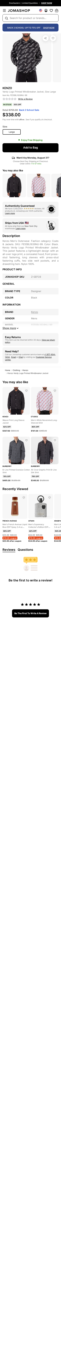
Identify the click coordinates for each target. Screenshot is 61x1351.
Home (7, 370)
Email (13, 357)
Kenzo (25, 370)
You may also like (13, 170)
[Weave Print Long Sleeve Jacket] (26, 390)
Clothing (16, 370)
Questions (25, 550)
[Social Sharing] (45, 38)
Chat (21, 357)
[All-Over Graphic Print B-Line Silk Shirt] (55, 440)
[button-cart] (56, 10)
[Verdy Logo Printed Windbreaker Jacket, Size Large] (53, 38)
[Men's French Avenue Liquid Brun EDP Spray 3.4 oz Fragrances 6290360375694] (23, 497)
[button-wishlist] (51, 10)
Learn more (10, 213)
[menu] (4, 10)
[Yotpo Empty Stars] (10, 99)
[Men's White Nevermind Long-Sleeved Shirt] (55, 390)
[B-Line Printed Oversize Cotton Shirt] (26, 440)
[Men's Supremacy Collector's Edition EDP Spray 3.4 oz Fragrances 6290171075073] (49, 497)
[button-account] (46, 10)
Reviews (9, 550)
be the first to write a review (30, 613)
